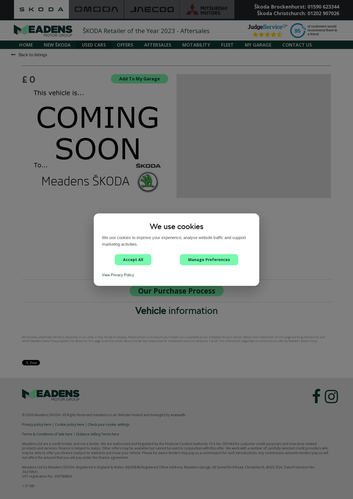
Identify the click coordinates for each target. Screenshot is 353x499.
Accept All (133, 259)
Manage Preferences (209, 259)
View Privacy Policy (118, 275)
